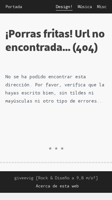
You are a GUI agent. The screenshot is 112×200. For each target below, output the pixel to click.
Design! (64, 6)
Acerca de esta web (57, 186)
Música (85, 6)
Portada (13, 6)
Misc (102, 6)
